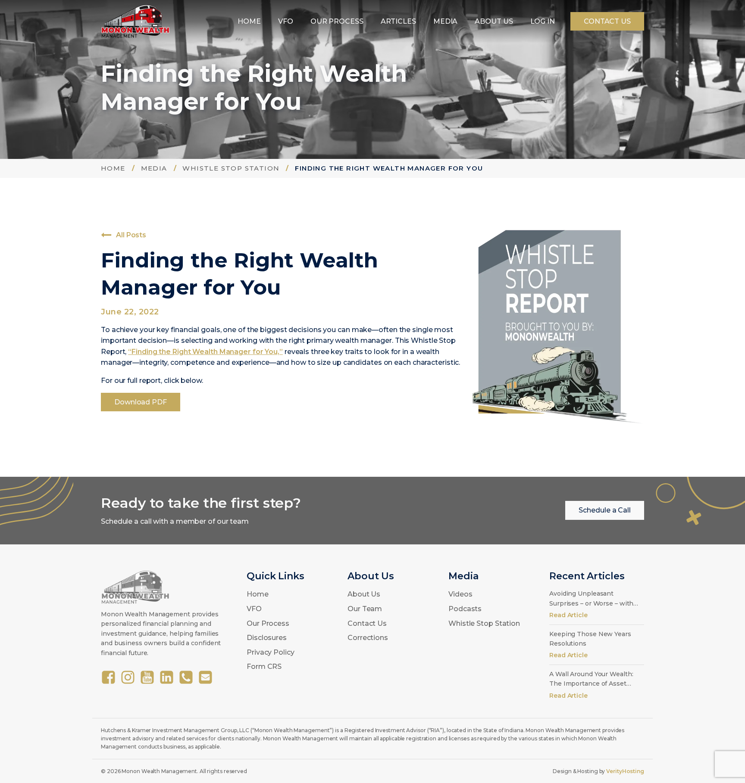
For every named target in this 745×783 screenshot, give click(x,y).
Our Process (268, 623)
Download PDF (140, 402)
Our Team (364, 609)
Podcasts (465, 609)
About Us (363, 594)
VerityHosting (625, 771)
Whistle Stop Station (484, 623)
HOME (249, 21)
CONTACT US (607, 21)
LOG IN (542, 21)
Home (258, 594)
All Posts (131, 235)
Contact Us (367, 623)
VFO (285, 21)
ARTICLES (398, 21)
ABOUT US (494, 21)
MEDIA (445, 21)
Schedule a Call (605, 510)
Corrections (367, 638)
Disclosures (267, 638)
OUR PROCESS (336, 21)
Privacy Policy (270, 652)
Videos (460, 594)
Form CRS (264, 666)
